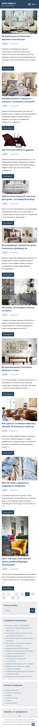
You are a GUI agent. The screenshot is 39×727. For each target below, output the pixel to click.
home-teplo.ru (9, 3)
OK (33, 724)
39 (13, 598)
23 (33, 594)
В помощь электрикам (13, 693)
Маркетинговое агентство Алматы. (17, 648)
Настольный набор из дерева (17, 149)
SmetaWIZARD (10, 661)
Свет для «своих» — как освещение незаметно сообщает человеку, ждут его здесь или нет (19, 628)
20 (16, 594)
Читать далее (7, 68)
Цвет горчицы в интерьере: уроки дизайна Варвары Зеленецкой (16, 561)
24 (4, 598)
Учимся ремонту (11, 703)
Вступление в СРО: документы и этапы (19, 676)
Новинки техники (12, 698)
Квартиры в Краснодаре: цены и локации (19, 664)
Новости (9, 700)
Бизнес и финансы (12, 690)
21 (22, 594)
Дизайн (5, 43)
